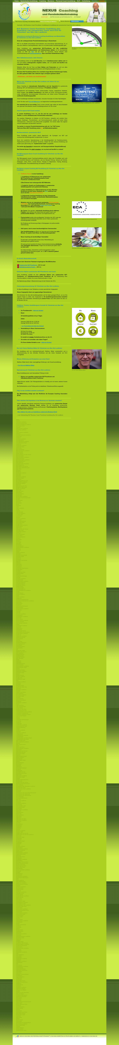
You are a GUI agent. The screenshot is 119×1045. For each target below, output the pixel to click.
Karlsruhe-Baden (20, 670)
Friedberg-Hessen (20, 585)
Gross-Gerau (19, 619)
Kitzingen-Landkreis (21, 689)
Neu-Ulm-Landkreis (21, 800)
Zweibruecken (19, 1029)
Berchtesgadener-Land (22, 480)
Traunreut (18, 949)
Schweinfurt (19, 911)
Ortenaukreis (19, 824)
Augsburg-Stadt (20, 446)
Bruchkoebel (19, 500)
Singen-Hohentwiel (21, 924)
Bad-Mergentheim (20, 461)
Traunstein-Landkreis (21, 952)
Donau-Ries (19, 535)
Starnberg (18, 932)
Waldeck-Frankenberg (21, 982)
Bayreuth (18, 475)
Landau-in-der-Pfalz (21, 709)
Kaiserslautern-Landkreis (22, 666)
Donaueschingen (20, 534)
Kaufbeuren (19, 678)
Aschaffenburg (20, 440)
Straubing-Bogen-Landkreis (23, 936)
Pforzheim (18, 836)
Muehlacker (19, 770)
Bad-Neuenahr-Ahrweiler (22, 463)
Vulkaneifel (19, 978)
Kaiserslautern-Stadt (21, 667)
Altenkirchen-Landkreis (22, 428)
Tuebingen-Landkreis (21, 958)
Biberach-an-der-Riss (21, 486)
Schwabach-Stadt (20, 901)
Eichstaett (18, 542)
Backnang (18, 448)
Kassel (18, 674)
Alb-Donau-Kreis (20, 426)
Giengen (18, 611)
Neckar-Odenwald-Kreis (22, 779)
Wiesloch (18, 1016)
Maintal (18, 743)
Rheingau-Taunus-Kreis (22, 862)
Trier (17, 953)
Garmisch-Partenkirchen (22, 599)
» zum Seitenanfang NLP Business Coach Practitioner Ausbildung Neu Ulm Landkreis (40, 415)
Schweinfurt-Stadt (20, 914)
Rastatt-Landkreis (20, 846)
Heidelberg (19, 629)
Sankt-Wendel (19, 897)
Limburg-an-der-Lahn (21, 726)
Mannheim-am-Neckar (22, 751)
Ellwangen (19, 544)
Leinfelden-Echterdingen (22, 719)
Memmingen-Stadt (20, 760)
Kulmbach (18, 701)
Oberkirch (18, 811)
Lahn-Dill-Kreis (20, 705)
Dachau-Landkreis (21, 518)
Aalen (17, 419)
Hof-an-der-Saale (20, 650)
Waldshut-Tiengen (20, 988)
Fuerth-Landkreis (20, 594)
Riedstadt (18, 871)
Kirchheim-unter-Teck (21, 687)
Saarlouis (18, 890)
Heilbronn (18, 634)
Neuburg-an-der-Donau (22, 782)
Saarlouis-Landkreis (21, 892)
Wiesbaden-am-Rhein (21, 1012)
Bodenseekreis (20, 493)
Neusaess (18, 790)
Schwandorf (19, 907)
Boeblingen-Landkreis (21, 496)
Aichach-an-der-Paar (21, 423)
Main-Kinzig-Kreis (20, 740)
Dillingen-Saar (20, 530)
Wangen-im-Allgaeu (21, 990)
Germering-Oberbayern (22, 606)
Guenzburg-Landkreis (21, 623)
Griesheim (18, 618)
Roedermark (19, 873)
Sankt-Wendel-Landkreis (22, 896)
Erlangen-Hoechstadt (21, 555)
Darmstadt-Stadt (20, 522)
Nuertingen (19, 808)
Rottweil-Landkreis (21, 886)
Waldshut (18, 986)
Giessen (18, 612)
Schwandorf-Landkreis (22, 909)
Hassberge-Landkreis (21, 625)
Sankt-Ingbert (19, 894)
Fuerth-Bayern (19, 593)
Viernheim (18, 973)
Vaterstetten (19, 971)
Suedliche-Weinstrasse (22, 943)
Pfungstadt (19, 838)
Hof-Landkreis (19, 653)
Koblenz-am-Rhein (21, 692)
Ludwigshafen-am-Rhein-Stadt (24, 738)
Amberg (18, 433)
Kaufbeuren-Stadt (20, 679)
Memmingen (19, 759)
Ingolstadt (18, 662)
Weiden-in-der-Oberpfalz (22, 992)
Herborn (18, 640)
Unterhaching (19, 967)
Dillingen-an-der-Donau (22, 529)
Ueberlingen (19, 962)
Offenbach (18, 817)
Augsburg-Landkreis (21, 445)
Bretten (18, 499)
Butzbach (18, 505)
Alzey (17, 431)
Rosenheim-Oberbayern (22, 877)
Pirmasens (19, 839)
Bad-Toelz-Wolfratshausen (23, 467)
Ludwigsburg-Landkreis (22, 735)
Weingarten (19, 997)
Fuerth (17, 591)
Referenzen (75, 21)
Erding (18, 551)
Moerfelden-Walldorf (21, 768)
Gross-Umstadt (20, 621)
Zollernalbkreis (20, 1027)
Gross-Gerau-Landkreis (22, 620)
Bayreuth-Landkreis (21, 477)
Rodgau (18, 872)
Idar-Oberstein (19, 658)
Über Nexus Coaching (21, 21)
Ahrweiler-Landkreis (21, 422)
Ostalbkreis (19, 825)
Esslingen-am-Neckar (21, 560)
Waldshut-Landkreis (21, 987)
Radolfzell (18, 843)
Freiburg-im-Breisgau (21, 576)
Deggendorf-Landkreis (22, 525)
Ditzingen (18, 533)
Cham (17, 509)
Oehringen (19, 816)
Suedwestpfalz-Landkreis (22, 944)
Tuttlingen (18, 960)
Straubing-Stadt (20, 937)
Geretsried (18, 604)
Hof (17, 649)
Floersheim (19, 565)
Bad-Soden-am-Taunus (22, 466)
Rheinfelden (19, 860)
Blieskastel (19, 492)
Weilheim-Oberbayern (21, 995)
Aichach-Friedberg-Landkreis (23, 424)
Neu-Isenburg (19, 785)
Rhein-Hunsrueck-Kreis (22, 863)
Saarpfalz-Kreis (20, 893)
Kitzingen (18, 688)
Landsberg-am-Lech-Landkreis (24, 712)
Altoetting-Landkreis (21, 429)
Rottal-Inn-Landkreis (21, 883)
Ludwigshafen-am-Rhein (22, 739)
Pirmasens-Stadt (20, 841)
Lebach (18, 717)
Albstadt (18, 427)
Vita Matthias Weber (33, 21)
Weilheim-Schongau (21, 996)
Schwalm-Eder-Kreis (21, 906)
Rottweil (18, 885)
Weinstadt (18, 1000)
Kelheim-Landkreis (21, 681)
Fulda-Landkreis (20, 597)
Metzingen (18, 764)
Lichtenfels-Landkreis (21, 725)
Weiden (18, 991)
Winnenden (19, 1017)
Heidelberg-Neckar (21, 631)
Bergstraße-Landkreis (21, 482)
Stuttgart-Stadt (19, 941)
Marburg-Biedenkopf (21, 756)
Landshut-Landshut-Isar (22, 713)
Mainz (17, 745)
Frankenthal (19, 569)
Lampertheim (19, 708)
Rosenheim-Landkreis (21, 876)
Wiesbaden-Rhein (20, 1013)
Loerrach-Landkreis (21, 732)
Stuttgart (18, 940)
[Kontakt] (87, 337)
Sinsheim (18, 926)
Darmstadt (18, 520)
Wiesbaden (19, 1011)
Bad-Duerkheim (20, 449)
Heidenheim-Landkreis (22, 633)
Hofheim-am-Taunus (21, 651)
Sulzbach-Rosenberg (21, 945)
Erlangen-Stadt (20, 556)
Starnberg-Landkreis (21, 933)
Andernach (19, 436)
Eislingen (18, 543)
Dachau (18, 517)
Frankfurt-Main (20, 573)
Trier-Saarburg (20, 954)
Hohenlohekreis (20, 654)
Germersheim (19, 607)
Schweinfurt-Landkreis (22, 913)
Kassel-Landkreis (20, 676)
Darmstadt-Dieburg (21, 521)
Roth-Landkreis (20, 880)
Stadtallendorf (19, 931)
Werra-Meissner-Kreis (21, 1004)
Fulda (17, 595)
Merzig (18, 761)
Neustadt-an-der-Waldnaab (23, 794)
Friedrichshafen (20, 587)
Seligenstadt (19, 917)
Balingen (18, 470)
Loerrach (18, 731)
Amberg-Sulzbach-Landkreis (23, 435)
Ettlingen (18, 561)
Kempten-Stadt (20, 685)
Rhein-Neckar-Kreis (21, 866)
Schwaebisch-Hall (20, 903)
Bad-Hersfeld (19, 452)
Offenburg (18, 821)
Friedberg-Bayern (20, 584)
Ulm (17, 964)
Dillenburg (18, 527)
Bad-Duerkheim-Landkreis (23, 450)
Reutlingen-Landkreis (21, 859)
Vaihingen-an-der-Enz (21, 970)
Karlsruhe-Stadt (20, 672)
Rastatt (18, 845)
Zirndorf (18, 1026)
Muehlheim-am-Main (21, 773)
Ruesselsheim (19, 888)
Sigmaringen (19, 919)
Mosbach (18, 769)
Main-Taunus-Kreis (21, 744)
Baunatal (18, 474)
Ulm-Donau (19, 965)
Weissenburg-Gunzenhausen (23, 1001)
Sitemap (77, 17)
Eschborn (18, 557)
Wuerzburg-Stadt (20, 1025)
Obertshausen (19, 812)
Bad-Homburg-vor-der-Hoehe (23, 454)
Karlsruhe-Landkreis (21, 671)
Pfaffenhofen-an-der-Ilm (22, 833)
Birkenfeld (18, 490)
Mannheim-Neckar (21, 752)
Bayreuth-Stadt (20, 478)
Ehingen (18, 540)
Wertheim (18, 1005)
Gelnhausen (19, 603)
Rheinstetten (19, 868)
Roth (17, 879)
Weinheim (18, 999)
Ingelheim (18, 661)
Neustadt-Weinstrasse (21, 798)
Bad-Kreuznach (20, 458)
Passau (18, 829)
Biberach (18, 484)
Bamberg (18, 471)
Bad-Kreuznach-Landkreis (22, 460)
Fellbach (18, 563)
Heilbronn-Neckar (20, 637)
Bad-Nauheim (19, 462)
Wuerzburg (19, 1021)
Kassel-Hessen (20, 675)
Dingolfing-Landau (21, 531)
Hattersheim (19, 628)
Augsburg (18, 444)
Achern (18, 420)
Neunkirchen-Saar (20, 787)
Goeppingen (19, 615)
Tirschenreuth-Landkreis (22, 948)
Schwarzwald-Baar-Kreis (22, 910)
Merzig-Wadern (20, 762)
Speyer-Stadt (19, 930)
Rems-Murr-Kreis (20, 856)
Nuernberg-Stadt (20, 807)
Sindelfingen (19, 922)
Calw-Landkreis (20, 508)
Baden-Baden (19, 453)
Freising (18, 577)
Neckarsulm (19, 781)
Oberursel (18, 813)
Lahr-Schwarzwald (21, 706)
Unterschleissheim (21, 969)
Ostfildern (18, 828)
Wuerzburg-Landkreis (21, 1024)
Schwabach (19, 900)
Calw (17, 507)
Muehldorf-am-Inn (20, 772)
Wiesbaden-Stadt (20, 1014)
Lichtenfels (19, 723)
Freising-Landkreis (21, 578)
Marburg (18, 755)
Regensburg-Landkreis (22, 853)
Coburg (18, 510)
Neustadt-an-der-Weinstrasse (23, 795)
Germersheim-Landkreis (22, 608)
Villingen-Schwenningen (22, 974)
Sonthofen (18, 927)
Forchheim (19, 567)
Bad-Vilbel (18, 469)
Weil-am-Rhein (20, 994)
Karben (18, 668)
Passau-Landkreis (20, 830)
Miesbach (18, 765)
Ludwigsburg (19, 734)
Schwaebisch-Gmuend (22, 902)
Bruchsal (18, 501)
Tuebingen (19, 957)
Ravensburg (19, 847)
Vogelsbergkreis (20, 977)
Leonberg (18, 721)
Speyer (18, 928)
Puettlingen (19, 842)
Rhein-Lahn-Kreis (20, 864)
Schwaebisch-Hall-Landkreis (23, 905)
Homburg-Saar (20, 655)
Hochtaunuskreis (20, 646)
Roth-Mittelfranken (20, 881)
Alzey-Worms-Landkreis (22, 432)
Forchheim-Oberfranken (22, 568)
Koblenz (18, 691)
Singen (18, 923)
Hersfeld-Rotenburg (21, 642)
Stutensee (18, 939)
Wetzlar (18, 1009)
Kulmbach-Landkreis (21, 702)
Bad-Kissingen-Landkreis (22, 457)
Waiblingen (19, 979)
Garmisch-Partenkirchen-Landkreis (25, 601)
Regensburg (19, 851)
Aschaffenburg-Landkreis (22, 441)
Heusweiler (19, 645)
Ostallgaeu (19, 826)
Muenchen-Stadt (20, 777)
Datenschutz (66, 17)
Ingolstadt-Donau (20, 663)
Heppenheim (19, 638)
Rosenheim (19, 875)
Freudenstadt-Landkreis (22, 581)
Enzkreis (18, 548)
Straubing (18, 935)
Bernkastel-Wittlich (21, 483)
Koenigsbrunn (19, 693)
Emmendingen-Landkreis (22, 547)
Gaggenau (19, 598)
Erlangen (18, 554)
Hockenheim (19, 648)
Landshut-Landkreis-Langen (23, 714)
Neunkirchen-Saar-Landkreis (23, 789)
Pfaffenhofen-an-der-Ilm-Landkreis (25, 834)
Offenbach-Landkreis (21, 820)
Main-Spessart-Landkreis (22, 742)
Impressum (54, 17)
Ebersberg (18, 539)
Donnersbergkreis (20, 537)
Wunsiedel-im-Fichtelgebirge (23, 1022)
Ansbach (18, 437)
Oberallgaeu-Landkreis (22, 809)
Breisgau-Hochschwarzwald (23, 497)
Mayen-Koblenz (20, 757)
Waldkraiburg (19, 984)
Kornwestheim (19, 698)
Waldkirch (18, 983)
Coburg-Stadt (19, 512)
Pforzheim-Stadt (20, 837)
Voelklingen (19, 975)
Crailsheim (19, 516)
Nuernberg (19, 804)
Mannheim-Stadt (20, 753)
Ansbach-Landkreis (21, 439)
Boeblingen (19, 495)
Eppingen (18, 550)
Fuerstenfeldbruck (20, 589)
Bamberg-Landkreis (21, 473)
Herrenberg (19, 641)
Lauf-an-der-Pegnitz (21, 715)
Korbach (18, 697)
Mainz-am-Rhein (20, 747)
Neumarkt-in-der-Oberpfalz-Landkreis (25, 786)
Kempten (18, 684)
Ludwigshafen (19, 736)
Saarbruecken (19, 889)
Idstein (18, 659)
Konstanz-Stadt (20, 696)
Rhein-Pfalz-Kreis (20, 867)
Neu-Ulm (18, 799)
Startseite (19, 25)
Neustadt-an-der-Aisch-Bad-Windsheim (26, 792)
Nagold (18, 778)
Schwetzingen (19, 915)
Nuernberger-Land (21, 806)
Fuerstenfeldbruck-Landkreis (23, 590)
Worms (18, 1018)
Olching (18, 823)
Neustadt (18, 791)
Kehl (17, 680)
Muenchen (19, 774)
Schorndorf (19, 898)
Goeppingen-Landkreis (22, 616)
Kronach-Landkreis (21, 700)
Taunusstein (19, 947)
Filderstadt (18, 564)
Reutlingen (19, 858)
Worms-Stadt (19, 1020)
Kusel (17, 704)
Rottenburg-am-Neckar (22, 884)
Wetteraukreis (19, 1008)
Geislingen (19, 602)
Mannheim (19, 749)
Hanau (18, 624)
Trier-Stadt (18, 956)
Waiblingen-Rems (20, 980)
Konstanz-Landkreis (21, 695)
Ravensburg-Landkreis (22, 849)
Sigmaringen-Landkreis (22, 920)
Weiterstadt (19, 1003)
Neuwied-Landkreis (21, 803)
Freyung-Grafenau (20, 582)
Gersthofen (19, 610)
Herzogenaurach (20, 644)
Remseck (18, 855)
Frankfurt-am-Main (20, 572)
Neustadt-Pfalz (20, 796)
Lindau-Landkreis (20, 730)
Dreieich (18, 538)
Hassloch (18, 627)
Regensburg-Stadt (20, 854)
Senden (18, 918)
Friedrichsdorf (19, 586)
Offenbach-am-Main (21, 819)
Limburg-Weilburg (20, 727)
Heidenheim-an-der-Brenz (22, 632)
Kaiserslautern (20, 665)
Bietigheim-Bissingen (21, 487)
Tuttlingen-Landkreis (21, 961)
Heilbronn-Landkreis (21, 636)
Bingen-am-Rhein (20, 488)
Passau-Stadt (19, 832)
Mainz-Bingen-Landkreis (22, 748)
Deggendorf (19, 524)
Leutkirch (18, 722)
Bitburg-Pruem (20, 491)
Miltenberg (19, 766)
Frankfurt (18, 571)
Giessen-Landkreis (21, 614)
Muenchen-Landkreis (21, 775)
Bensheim (18, 479)
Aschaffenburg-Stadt (21, 443)
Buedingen (19, 503)
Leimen (18, 718)
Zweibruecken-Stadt (21, 1030)
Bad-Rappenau (20, 465)
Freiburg (18, 574)
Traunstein (19, 950)
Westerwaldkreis (20, 1007)
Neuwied (18, 802)
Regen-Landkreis (20, 850)
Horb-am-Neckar (20, 657)
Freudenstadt (19, 580)
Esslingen (18, 559)
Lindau (18, 728)
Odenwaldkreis (20, 815)
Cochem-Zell (19, 514)
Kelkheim (18, 683)
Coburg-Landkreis (20, 513)
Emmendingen (20, 546)
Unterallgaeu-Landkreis (22, 966)
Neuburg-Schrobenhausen (23, 783)
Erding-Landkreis (20, 552)
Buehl (17, 504)
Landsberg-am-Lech (21, 710)
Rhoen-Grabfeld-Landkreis (23, 870)
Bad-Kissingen (20, 456)
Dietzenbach (19, 526)
